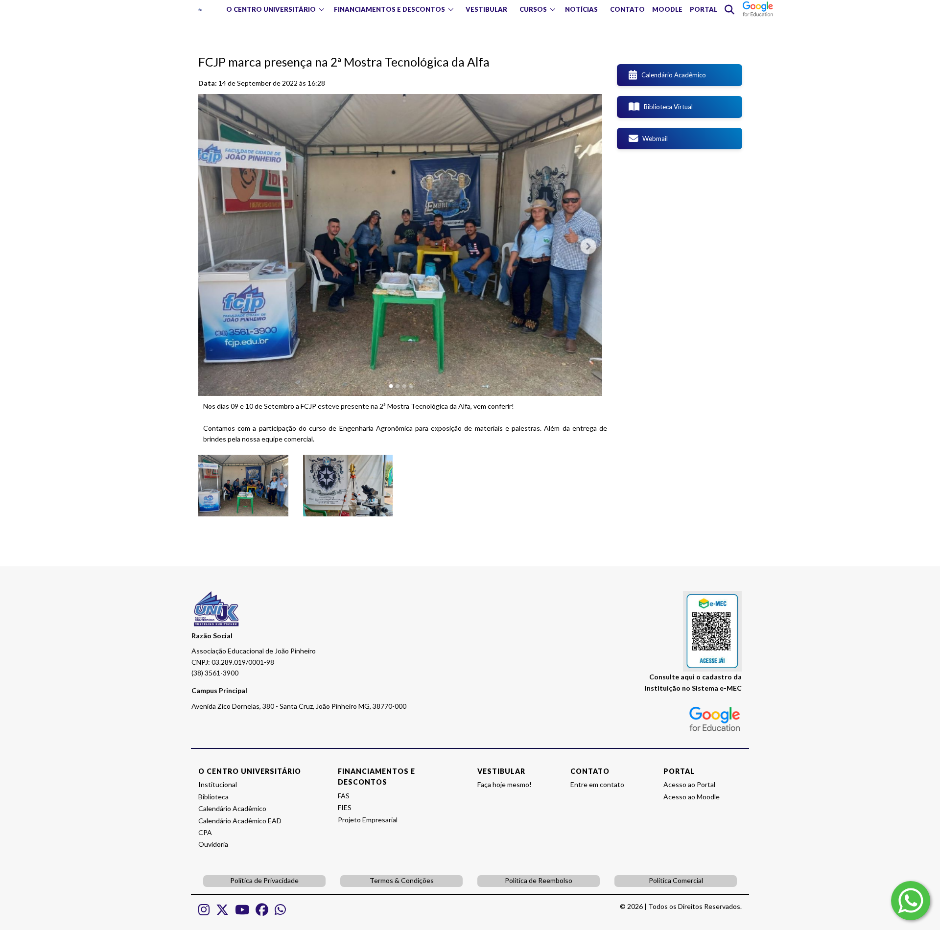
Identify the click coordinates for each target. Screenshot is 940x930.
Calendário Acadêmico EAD (240, 820)
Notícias (581, 9)
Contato (627, 9)
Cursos (533, 9)
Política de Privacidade (264, 880)
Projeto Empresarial (368, 819)
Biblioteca (213, 796)
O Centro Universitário (271, 9)
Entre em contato (597, 784)
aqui (688, 677)
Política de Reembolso (538, 880)
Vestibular (486, 9)
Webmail (653, 138)
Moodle (667, 9)
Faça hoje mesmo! (504, 784)
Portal (703, 9)
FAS (344, 795)
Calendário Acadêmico (671, 75)
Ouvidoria (213, 844)
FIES (345, 807)
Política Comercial (676, 880)
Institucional (217, 784)
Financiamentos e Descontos (389, 9)
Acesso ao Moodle (691, 796)
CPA (205, 832)
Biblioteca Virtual (666, 107)
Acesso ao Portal (689, 784)
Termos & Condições (402, 880)
